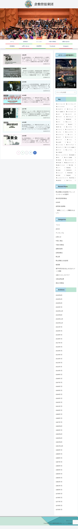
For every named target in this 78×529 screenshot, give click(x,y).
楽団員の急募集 (60, 206)
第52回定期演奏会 (61, 198)
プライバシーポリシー (71, 520)
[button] (75, 92)
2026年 (58, 202)
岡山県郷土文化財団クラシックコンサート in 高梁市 (65, 193)
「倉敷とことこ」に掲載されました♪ (65, 211)
